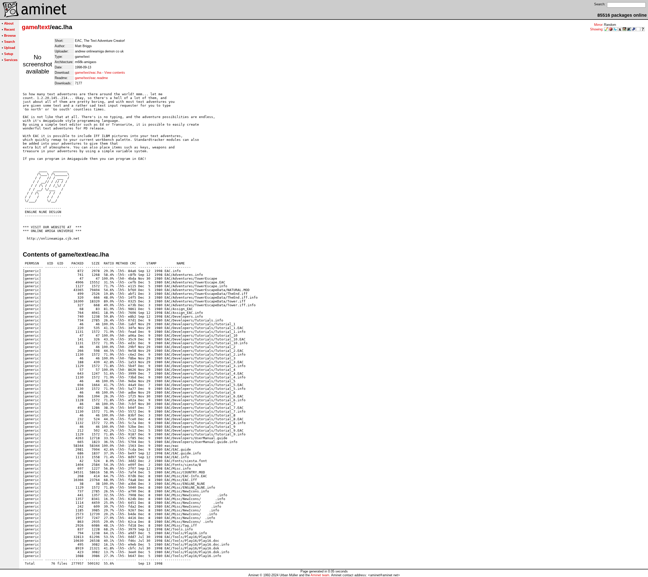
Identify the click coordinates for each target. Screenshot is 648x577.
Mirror (598, 25)
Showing (596, 29)
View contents (114, 72)
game (29, 27)
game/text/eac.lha (88, 72)
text (44, 27)
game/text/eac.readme (91, 78)
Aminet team (320, 575)
